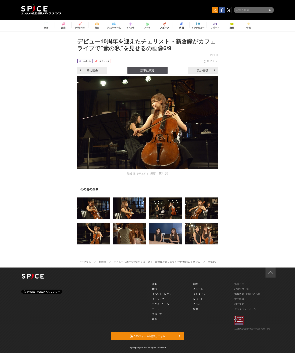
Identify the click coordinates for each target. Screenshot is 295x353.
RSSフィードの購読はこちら (149, 336)
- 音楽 (154, 283)
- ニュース (197, 288)
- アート (155, 308)
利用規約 (239, 303)
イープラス (85, 261)
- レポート (197, 298)
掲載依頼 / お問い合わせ (247, 293)
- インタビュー (200, 293)
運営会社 (239, 283)
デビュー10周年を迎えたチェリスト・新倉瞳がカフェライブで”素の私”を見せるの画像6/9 (146, 44)
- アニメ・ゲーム (160, 303)
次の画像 (202, 70)
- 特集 (195, 308)
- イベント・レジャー (162, 293)
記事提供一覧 (241, 288)
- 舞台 (154, 288)
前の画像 (92, 70)
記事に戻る (147, 70)
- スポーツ (156, 313)
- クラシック (157, 298)
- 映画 (154, 318)
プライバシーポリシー (246, 308)
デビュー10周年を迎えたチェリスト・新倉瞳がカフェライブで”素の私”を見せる (157, 261)
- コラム (196, 303)
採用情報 (239, 298)
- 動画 (195, 283)
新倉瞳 (102, 261)
